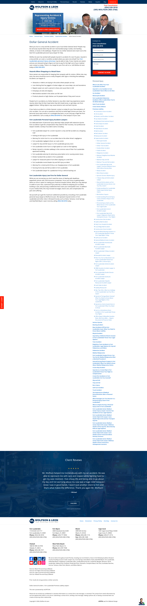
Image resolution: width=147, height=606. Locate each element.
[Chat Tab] (73, 303)
